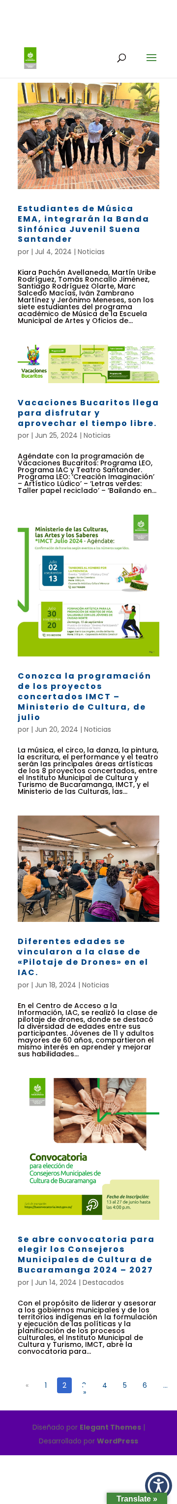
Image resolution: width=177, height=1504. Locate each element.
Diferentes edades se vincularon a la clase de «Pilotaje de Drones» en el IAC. (83, 957)
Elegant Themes (110, 1427)
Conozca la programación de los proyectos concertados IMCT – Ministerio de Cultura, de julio (84, 696)
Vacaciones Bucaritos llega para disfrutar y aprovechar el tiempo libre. (88, 413)
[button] (158, 1485)
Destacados (103, 1282)
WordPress (117, 1441)
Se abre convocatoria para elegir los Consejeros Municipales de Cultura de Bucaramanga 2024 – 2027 (86, 1254)
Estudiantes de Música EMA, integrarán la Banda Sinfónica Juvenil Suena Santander (83, 224)
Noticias (91, 252)
